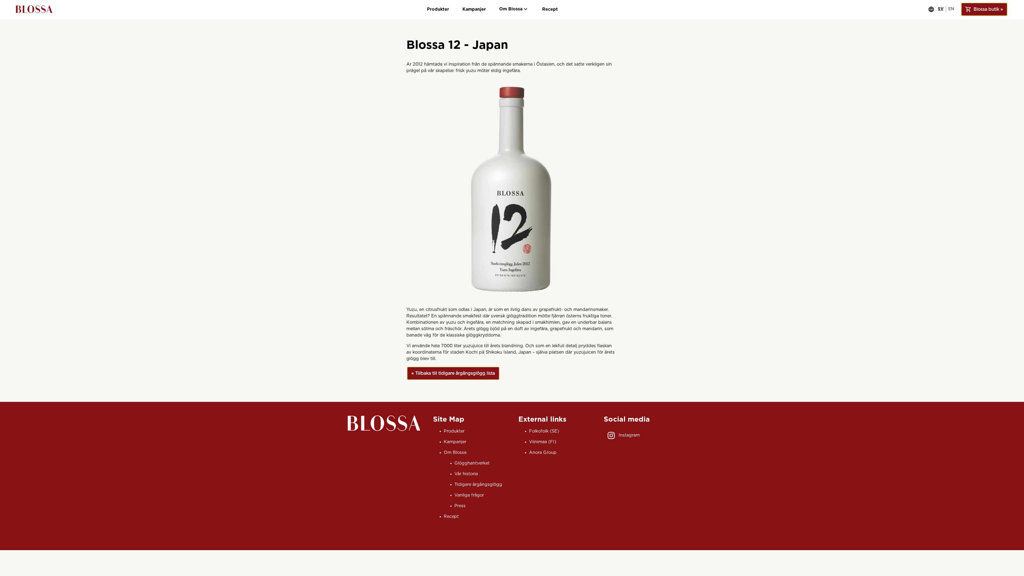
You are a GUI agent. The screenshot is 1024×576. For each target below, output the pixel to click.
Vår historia (466, 474)
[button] (453, 373)
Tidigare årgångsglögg (478, 484)
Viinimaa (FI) (542, 442)
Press (460, 506)
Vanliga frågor (469, 495)
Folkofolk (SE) (544, 431)
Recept (550, 9)
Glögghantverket (472, 463)
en (951, 9)
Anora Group (543, 452)
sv (940, 9)
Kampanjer (474, 9)
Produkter (438, 9)
